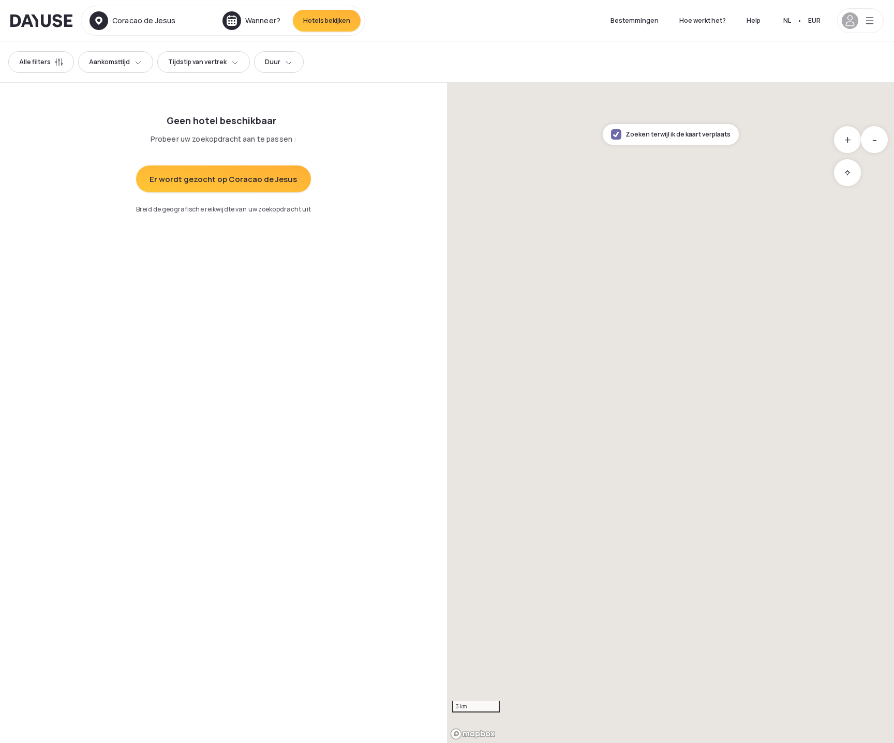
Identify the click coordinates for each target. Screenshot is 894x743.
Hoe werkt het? (702, 20)
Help (754, 20)
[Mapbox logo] (473, 734)
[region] (670, 413)
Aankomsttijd (109, 61)
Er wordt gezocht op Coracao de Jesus (223, 179)
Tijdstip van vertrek (197, 61)
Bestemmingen (634, 20)
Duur (272, 61)
